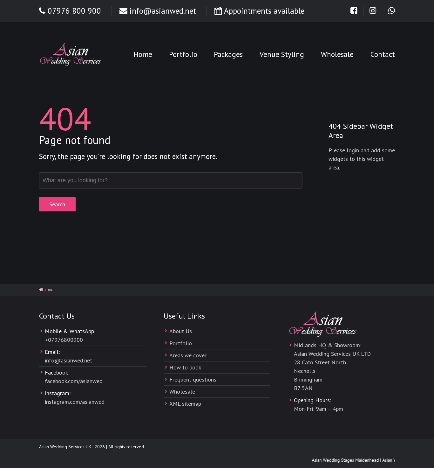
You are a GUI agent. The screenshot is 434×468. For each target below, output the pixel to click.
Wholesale (337, 54)
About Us (180, 331)
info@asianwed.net (163, 11)
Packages (228, 54)
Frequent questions (192, 379)
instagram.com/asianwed (75, 401)
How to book (185, 367)
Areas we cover (188, 355)
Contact (382, 54)
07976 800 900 (74, 11)
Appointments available (264, 11)
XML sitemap (185, 403)
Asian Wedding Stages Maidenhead (343, 460)
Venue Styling (282, 54)
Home (142, 54)
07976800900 (65, 339)
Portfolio (183, 54)
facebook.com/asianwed (74, 381)
